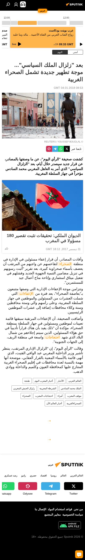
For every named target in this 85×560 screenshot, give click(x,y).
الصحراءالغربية (74, 403)
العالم (63, 475)
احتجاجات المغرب (44, 396)
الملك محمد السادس (71, 388)
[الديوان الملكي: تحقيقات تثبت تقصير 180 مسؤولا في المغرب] (42, 205)
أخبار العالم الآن (54, 403)
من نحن (78, 509)
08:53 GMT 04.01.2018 (68, 87)
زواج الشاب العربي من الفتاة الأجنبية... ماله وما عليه (43, 34)
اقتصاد (43, 475)
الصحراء (64, 264)
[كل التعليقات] (79, 554)
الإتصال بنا (40, 509)
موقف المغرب (74, 396)
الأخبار (61, 381)
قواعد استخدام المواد (60, 509)
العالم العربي (74, 381)
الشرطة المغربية (48, 388)
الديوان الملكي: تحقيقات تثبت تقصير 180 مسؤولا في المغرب (44, 238)
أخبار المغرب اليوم (44, 381)
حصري (33, 475)
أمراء (60, 396)
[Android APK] (69, 525)
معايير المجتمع (52, 514)
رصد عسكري (10, 475)
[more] (6, 249)
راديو (23, 475)
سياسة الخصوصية (72, 514)
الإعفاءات (25, 294)
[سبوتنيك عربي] (75, 6)
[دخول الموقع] (16, 4)
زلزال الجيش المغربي (24, 388)
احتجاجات (52, 337)
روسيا (54, 475)
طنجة (27, 381)
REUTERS (50, 141)
